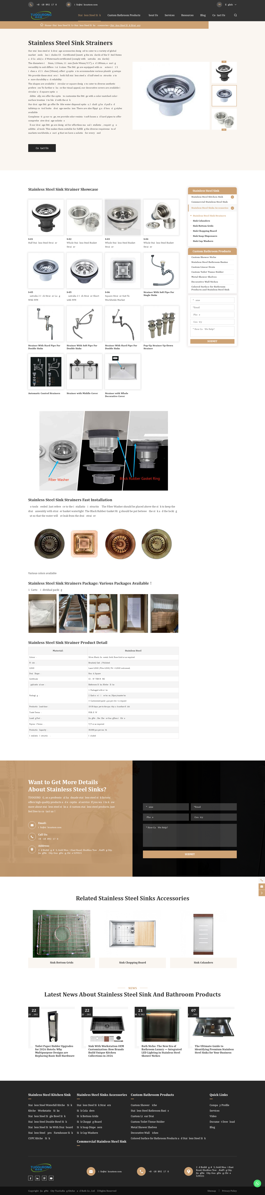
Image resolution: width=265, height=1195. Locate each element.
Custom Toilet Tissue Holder (207, 272)
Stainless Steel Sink (89, 15)
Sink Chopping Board (205, 231)
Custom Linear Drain (203, 267)
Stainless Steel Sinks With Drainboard (50, 1127)
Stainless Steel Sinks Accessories (91, 25)
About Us (152, 15)
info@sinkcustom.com (86, 4)
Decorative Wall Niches (204, 282)
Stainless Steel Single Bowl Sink (46, 1116)
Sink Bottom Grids (203, 226)
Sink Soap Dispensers (205, 236)
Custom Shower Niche (203, 257)
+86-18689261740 (47, 4)
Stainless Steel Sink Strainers (125, 25)
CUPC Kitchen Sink (39, 1138)
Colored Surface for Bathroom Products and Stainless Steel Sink (210, 288)
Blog (203, 15)
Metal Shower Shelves (204, 277)
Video (213, 1116)
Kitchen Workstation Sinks (44, 1110)
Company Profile (219, 1105)
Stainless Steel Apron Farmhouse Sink (50, 1132)
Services (170, 15)
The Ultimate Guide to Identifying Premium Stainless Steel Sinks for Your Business (214, 1049)
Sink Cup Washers (203, 241)
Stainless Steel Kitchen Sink (207, 197)
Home (48, 25)
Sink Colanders (201, 221)
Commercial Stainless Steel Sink (209, 202)
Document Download (222, 1121)
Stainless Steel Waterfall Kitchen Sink (50, 1105)
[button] (224, 62)
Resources (187, 15)
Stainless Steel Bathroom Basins (209, 262)
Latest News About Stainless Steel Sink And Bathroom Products (132, 995)
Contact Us (218, 15)
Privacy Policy (229, 1190)
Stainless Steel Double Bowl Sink (47, 1121)
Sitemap (211, 1190)
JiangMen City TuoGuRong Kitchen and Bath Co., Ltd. (67, 1190)
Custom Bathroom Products (124, 15)
